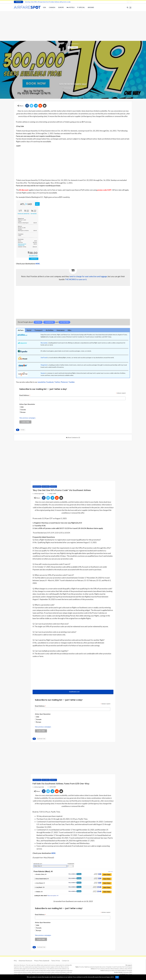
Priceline (81, 967)
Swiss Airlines (128, 968)
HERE (37, 264)
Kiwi (121, 967)
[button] (20, 330)
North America (72, 47)
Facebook (50, 382)
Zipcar (130, 974)
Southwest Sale (41, 738)
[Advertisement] (73, 25)
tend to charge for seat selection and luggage (88, 276)
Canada (52, 7)
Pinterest (64, 382)
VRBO (130, 972)
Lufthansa (122, 968)
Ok (117, 977)
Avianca (103, 968)
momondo (92, 967)
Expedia (97, 967)
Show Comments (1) (73, 437)
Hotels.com (114, 970)
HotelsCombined (121, 970)
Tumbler (71, 382)
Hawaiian (116, 968)
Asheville (53, 486)
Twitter (57, 382)
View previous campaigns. (27, 418)
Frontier (23, 430)
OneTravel (44, 357)
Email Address (24, 395)
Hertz (127, 974)
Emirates (108, 968)
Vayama (130, 967)
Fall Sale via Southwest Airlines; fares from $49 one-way (43, 2)
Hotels (71, 7)
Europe (61, 7)
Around (91, 7)
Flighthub (86, 967)
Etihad (112, 968)
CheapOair (44, 365)
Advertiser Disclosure (25, 960)
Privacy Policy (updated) (41, 960)
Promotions (37, 486)
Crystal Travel (115, 967)
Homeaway (126, 972)
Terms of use (55, 960)
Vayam (43, 373)
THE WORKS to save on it (76, 279)
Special (82, 7)
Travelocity (129, 970)
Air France (98, 968)
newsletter (42, 382)
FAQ (15, 960)
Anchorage (45, 486)
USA (44, 7)
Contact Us (65, 960)
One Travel (125, 967)
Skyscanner (44, 343)
